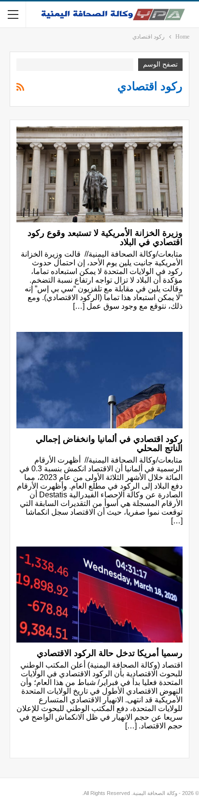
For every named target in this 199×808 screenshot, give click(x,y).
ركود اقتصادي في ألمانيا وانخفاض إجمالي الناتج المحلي (109, 443)
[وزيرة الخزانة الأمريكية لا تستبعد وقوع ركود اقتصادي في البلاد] (99, 174)
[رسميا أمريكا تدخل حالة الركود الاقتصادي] (99, 595)
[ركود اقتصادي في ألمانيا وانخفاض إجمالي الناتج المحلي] (99, 380)
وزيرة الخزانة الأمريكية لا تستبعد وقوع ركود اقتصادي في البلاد (105, 237)
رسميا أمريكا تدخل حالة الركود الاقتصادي (110, 653)
